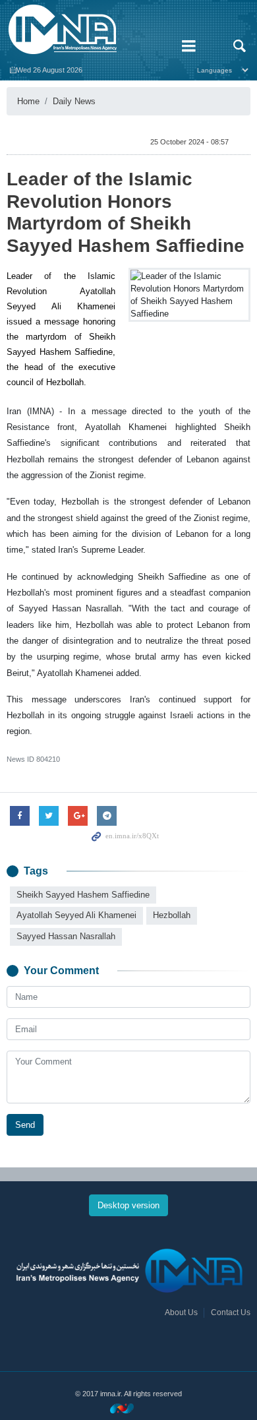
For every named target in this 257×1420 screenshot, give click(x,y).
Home (28, 101)
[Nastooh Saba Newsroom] (128, 1407)
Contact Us (230, 1312)
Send (25, 1125)
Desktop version (128, 1205)
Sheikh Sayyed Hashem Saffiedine (83, 895)
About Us (181, 1312)
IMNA (86, 29)
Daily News (74, 101)
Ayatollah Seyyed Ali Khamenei (76, 915)
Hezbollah (171, 915)
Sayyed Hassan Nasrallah (65, 936)
